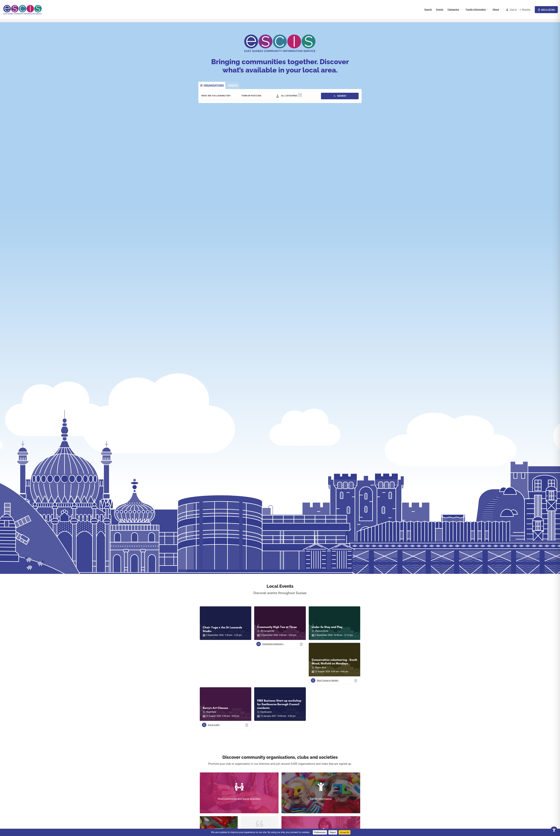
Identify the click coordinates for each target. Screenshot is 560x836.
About (496, 9)
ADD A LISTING (548, 9)
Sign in (513, 9)
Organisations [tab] (214, 85)
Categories (453, 9)
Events (439, 9)
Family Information (476, 9)
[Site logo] (23, 9)
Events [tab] (233, 85)
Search (428, 9)
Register (526, 9)
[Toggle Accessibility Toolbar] (554, 830)
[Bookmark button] (301, 644)
